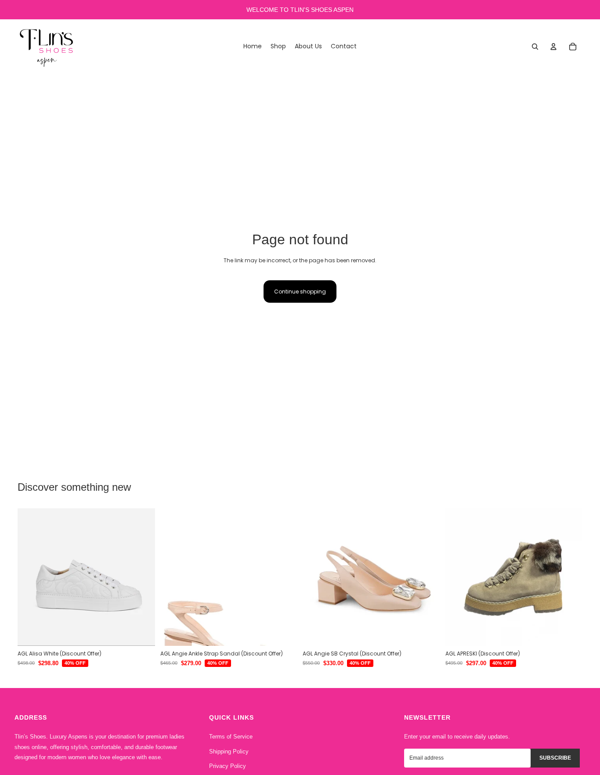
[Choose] (141, 632)
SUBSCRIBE (555, 758)
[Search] (535, 46)
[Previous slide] (31, 577)
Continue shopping (300, 291)
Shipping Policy (229, 751)
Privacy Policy (227, 766)
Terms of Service (231, 736)
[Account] (553, 46)
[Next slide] (142, 577)
